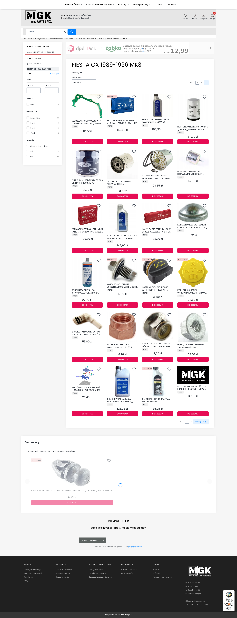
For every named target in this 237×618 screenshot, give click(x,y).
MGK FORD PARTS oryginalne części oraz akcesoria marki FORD (48, 39)
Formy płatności (96, 569)
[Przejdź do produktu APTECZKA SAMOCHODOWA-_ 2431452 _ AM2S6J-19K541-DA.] (122, 106)
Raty (26, 580)
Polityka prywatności (129, 569)
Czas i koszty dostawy (98, 573)
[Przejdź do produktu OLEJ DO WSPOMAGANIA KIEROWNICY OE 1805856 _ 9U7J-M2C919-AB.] (122, 381)
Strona (192, 83)
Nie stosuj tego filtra (39, 146)
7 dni (32, 133)
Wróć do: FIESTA (35, 64)
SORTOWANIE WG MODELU (86, 39)
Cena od (30, 85)
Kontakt (156, 569)
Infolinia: (76, 15)
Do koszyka (87, 141)
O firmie (156, 573)
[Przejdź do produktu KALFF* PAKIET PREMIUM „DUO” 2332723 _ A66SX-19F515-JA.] (157, 215)
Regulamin (28, 577)
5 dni (32, 128)
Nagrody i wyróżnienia (162, 577)
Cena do (48, 85)
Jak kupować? (127, 573)
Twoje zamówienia (64, 569)
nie (31, 156)
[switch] (228, 608)
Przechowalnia (62, 577)
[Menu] (233, 591)
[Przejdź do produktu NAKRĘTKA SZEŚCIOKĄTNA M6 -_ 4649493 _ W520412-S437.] (87, 375)
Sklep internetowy (117, 614)
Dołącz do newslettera (93, 540)
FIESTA (101, 39)
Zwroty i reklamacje (32, 569)
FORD (32, 105)
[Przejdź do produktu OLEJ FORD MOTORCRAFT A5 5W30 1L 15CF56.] (157, 381)
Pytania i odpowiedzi (33, 573)
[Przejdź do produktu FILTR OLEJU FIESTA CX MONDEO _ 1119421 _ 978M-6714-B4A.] (193, 109)
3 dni (32, 123)
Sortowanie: (77, 77)
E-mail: (75, 18)
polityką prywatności (135, 547)
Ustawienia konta (63, 573)
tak (31, 151)
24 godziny (35, 118)
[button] (72, 32)
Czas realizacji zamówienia (100, 577)
